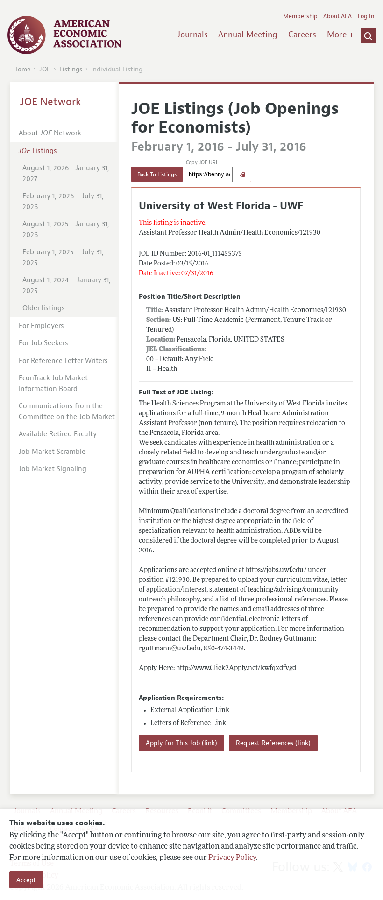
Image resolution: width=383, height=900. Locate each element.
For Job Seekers (43, 343)
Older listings (43, 308)
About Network (50, 133)
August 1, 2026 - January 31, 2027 (65, 173)
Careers (302, 34)
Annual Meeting (247, 34)
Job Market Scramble (52, 451)
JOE (44, 69)
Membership (300, 16)
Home (21, 69)
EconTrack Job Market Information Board (53, 383)
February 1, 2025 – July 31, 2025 (63, 257)
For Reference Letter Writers (63, 360)
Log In (366, 16)
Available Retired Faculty (58, 434)
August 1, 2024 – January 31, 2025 (66, 285)
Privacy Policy (232, 858)
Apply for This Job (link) (181, 743)
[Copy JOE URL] (242, 174)
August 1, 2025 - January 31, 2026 (65, 229)
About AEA (337, 16)
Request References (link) (273, 743)
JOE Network (50, 102)
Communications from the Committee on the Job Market (67, 411)
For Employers (41, 325)
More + (340, 34)
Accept (26, 880)
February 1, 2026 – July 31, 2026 (63, 201)
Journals (192, 34)
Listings (70, 69)
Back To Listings (157, 174)
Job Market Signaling (52, 469)
